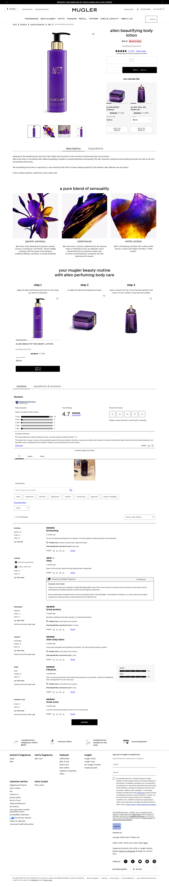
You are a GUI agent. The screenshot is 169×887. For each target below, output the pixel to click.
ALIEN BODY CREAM (113, 108)
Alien (11, 762)
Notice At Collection (17, 821)
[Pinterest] (147, 861)
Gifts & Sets (64, 762)
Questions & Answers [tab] (47, 386)
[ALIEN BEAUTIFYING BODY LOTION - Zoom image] (56, 72)
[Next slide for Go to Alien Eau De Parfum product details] (151, 92)
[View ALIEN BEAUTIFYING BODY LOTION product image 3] (64, 131)
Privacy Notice (147, 818)
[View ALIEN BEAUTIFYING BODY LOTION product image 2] (49, 131)
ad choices (14, 807)
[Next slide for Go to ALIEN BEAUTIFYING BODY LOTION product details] (58, 318)
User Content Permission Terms (146, 878)
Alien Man (39, 759)
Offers (62, 774)
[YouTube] (140, 861)
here (146, 843)
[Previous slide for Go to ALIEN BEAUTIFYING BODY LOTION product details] (17, 318)
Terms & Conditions (93, 878)
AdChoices (34, 880)
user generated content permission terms (20, 811)
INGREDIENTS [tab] (95, 148)
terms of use (15, 800)
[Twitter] (126, 861)
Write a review (141, 51)
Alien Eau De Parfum (138, 108)
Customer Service (42, 9)
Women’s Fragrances (20, 755)
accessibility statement (19, 815)
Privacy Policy (15, 797)
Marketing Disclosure (137, 816)
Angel (12, 759)
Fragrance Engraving (68, 771)
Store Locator (41, 781)
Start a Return (15, 788)
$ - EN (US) (11, 9)
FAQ (11, 791)
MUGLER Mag (89, 762)
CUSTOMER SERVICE (19, 781)
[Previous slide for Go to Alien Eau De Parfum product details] (132, 92)
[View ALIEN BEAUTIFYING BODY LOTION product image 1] (34, 131)
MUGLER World (89, 759)
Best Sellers (64, 768)
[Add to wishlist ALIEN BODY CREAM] (104, 295)
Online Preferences (17, 803)
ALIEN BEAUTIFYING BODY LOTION (34, 344)
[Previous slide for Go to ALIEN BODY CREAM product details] (107, 92)
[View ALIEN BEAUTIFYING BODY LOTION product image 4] (79, 131)
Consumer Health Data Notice (22, 824)
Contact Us (14, 794)
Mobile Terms (140, 793)
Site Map (104, 878)
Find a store (39, 785)
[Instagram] (154, 861)
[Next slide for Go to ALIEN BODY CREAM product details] (126, 92)
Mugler (88, 755)
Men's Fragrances (44, 755)
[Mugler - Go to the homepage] (84, 10)
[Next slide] (162, 2)
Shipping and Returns (18, 785)
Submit (117, 826)
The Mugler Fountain (92, 765)
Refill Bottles (64, 759)
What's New (64, 765)
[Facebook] (133, 861)
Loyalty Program (90, 768)
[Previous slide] (6, 2)
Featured (64, 755)
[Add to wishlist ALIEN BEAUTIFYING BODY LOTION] (93, 34)
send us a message (127, 851)
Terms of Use (136, 814)
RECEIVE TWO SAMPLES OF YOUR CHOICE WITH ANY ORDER (84, 2)
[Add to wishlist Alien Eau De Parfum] (150, 298)
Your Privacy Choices (22, 818)
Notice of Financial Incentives (146, 804)
